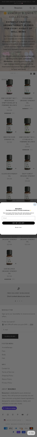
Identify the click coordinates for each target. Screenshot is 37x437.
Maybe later (18, 227)
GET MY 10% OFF (18, 223)
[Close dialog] (35, 204)
